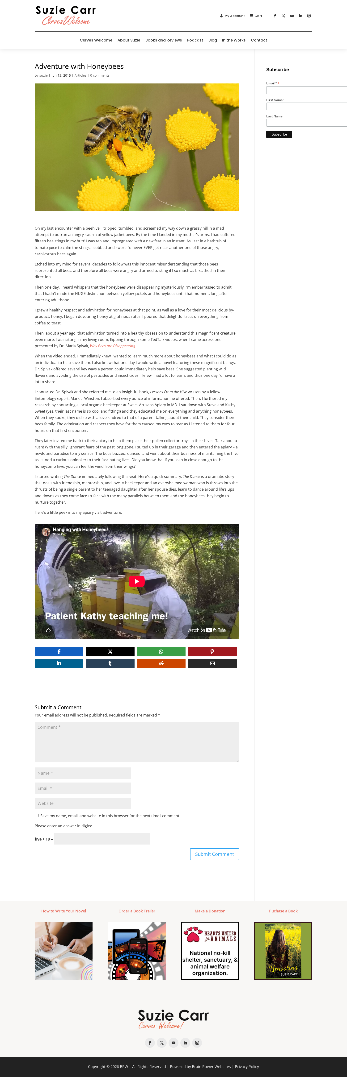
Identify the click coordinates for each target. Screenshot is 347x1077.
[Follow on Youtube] (292, 15)
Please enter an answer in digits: (63, 825)
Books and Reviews (163, 40)
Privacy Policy (247, 1066)
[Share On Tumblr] (110, 663)
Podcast (195, 40)
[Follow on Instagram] (309, 15)
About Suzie (129, 40)
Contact (259, 40)
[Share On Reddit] (161, 663)
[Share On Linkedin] (59, 663)
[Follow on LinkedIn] (300, 15)
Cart (258, 15)
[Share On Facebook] (59, 651)
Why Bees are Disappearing (112, 345)
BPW (124, 1066)
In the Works (234, 40)
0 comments (100, 75)
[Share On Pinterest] (212, 651)
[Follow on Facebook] (275, 15)
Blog (212, 40)
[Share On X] (110, 651)
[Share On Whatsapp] (161, 651)
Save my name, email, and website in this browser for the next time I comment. (110, 815)
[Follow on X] (283, 15)
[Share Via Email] (212, 663)
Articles (80, 75)
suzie (43, 75)
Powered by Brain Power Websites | (202, 1066)
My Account (234, 15)
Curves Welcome (96, 40)
